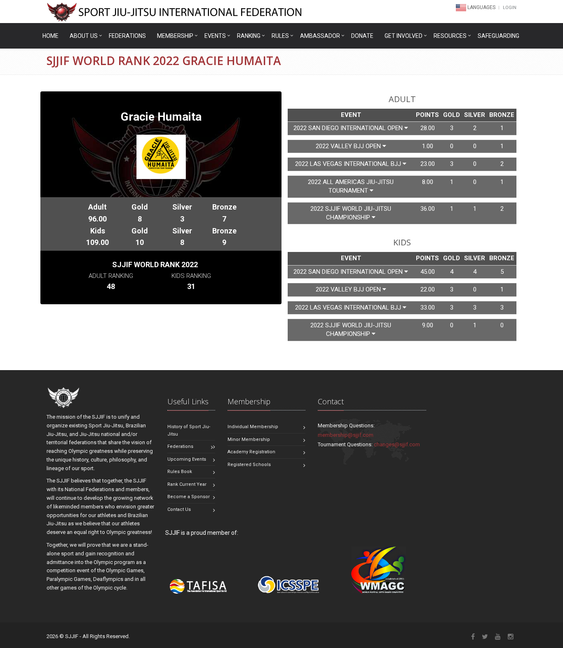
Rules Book (179, 471)
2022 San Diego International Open (348, 128)
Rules (280, 36)
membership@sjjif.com (345, 435)
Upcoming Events (186, 459)
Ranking (248, 36)
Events (215, 36)
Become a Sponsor (188, 496)
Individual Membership (253, 426)
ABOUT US (84, 36)
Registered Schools (249, 464)
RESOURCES (450, 36)
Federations (127, 36)
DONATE (362, 36)
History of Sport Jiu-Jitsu (188, 430)
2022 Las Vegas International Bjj (349, 164)
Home (50, 36)
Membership (175, 36)
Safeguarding (498, 36)
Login (509, 7)
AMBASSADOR (320, 36)
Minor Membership (249, 439)
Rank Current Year (186, 484)
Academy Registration (251, 452)
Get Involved (403, 36)
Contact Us (179, 509)
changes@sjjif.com (397, 444)
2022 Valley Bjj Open (349, 146)
